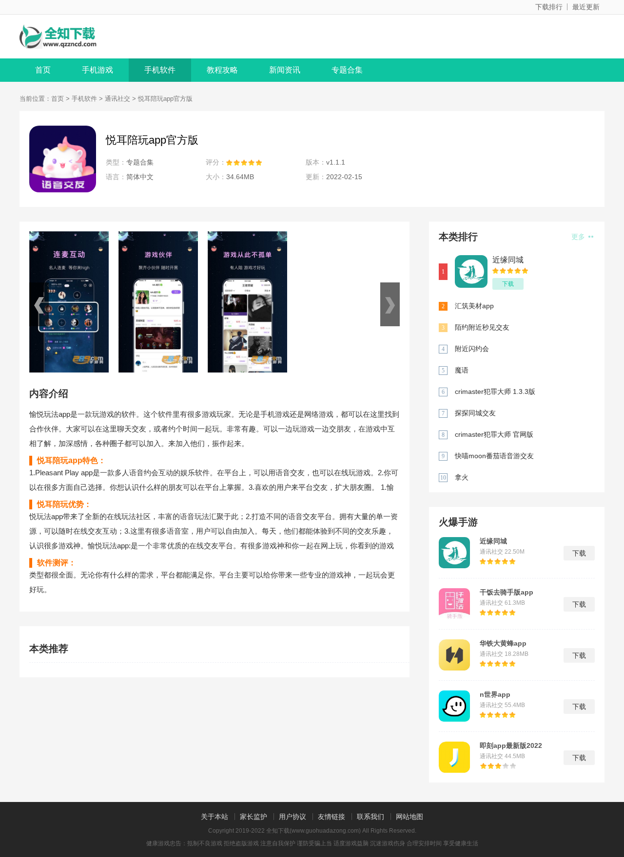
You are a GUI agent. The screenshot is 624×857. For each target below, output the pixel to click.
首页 (43, 70)
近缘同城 (508, 260)
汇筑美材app (474, 306)
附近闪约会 (472, 349)
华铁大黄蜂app (503, 643)
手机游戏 (97, 70)
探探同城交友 (475, 413)
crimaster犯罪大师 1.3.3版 (495, 391)
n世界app (495, 694)
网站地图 (409, 816)
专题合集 (347, 70)
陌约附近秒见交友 (482, 327)
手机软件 (160, 70)
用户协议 (292, 816)
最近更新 (586, 7)
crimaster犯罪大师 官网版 (494, 434)
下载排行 (549, 7)
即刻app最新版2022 (511, 745)
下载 (508, 283)
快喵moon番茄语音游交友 (494, 456)
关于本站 (214, 816)
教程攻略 (222, 70)
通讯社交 (117, 98)
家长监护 (253, 816)
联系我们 (370, 816)
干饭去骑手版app (506, 592)
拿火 (461, 477)
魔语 (461, 370)
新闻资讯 (284, 70)
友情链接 (331, 816)
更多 (579, 237)
